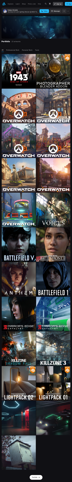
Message (57, 11)
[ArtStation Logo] (4, 3)
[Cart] (50, 4)
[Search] (46, 4)
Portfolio (35, 477)
